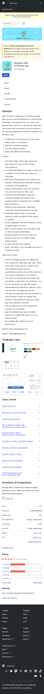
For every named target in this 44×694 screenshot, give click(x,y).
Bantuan (7, 104)
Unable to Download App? (12, 467)
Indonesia (10, 666)
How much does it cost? (11, 419)
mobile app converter (34, 542)
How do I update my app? (12, 454)
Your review (6, 582)
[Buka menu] (40, 3)
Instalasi (7, 94)
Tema (25, 614)
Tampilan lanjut (7, 548)
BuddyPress (7, 657)
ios (40, 537)
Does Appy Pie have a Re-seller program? (17, 441)
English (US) (38, 533)
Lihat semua (37, 582)
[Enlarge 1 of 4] (18, 346)
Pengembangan (10, 99)
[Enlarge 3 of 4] (18, 363)
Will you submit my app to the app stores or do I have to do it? (14, 426)
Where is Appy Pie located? (12, 461)
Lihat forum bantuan (9, 598)
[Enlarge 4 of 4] (39, 376)
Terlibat (26, 628)
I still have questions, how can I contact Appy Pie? (11, 474)
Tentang (5, 611)
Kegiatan (26, 632)
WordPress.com (9, 646)
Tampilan (26, 611)
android (35, 537)
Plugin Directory (7, 9)
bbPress (6, 653)
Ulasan (6, 88)
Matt (5, 649)
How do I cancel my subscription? (15, 448)
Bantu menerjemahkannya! (22, 16)
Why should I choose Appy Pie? (14, 413)
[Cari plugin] (24, 23)
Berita (4, 614)
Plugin (25, 618)
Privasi (4, 621)
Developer (6, 635)
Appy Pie (21, 69)
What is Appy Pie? (9, 406)
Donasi (26, 635)
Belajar (4, 628)
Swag (26, 639)
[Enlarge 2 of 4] (39, 346)
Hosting (5, 618)
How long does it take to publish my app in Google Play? (13, 434)
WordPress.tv (8, 639)
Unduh (5, 75)
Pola (24, 621)
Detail (6, 83)
